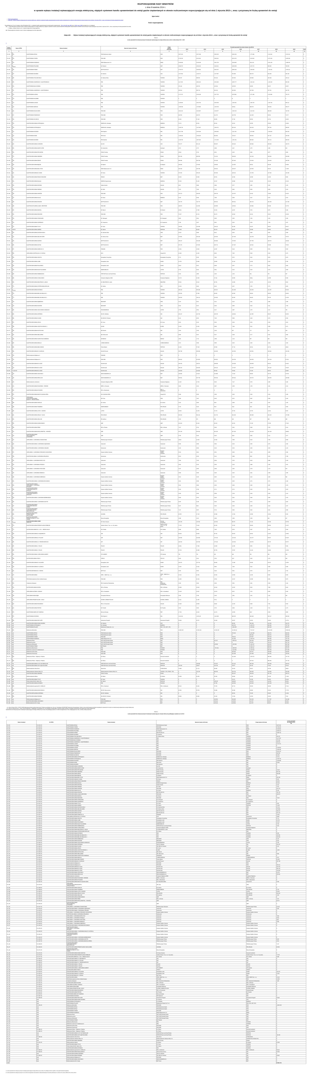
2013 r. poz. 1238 (78, 25)
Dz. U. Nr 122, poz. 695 (66, 25)
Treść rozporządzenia (13, 19)
